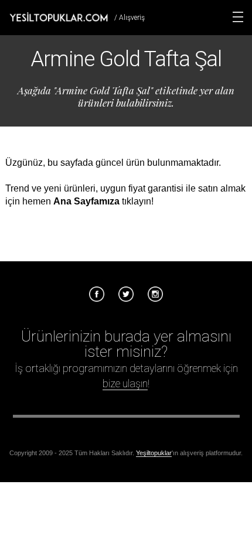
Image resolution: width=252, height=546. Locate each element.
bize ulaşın (125, 383)
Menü (238, 17)
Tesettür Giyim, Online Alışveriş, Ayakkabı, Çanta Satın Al (58, 17)
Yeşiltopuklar (154, 452)
